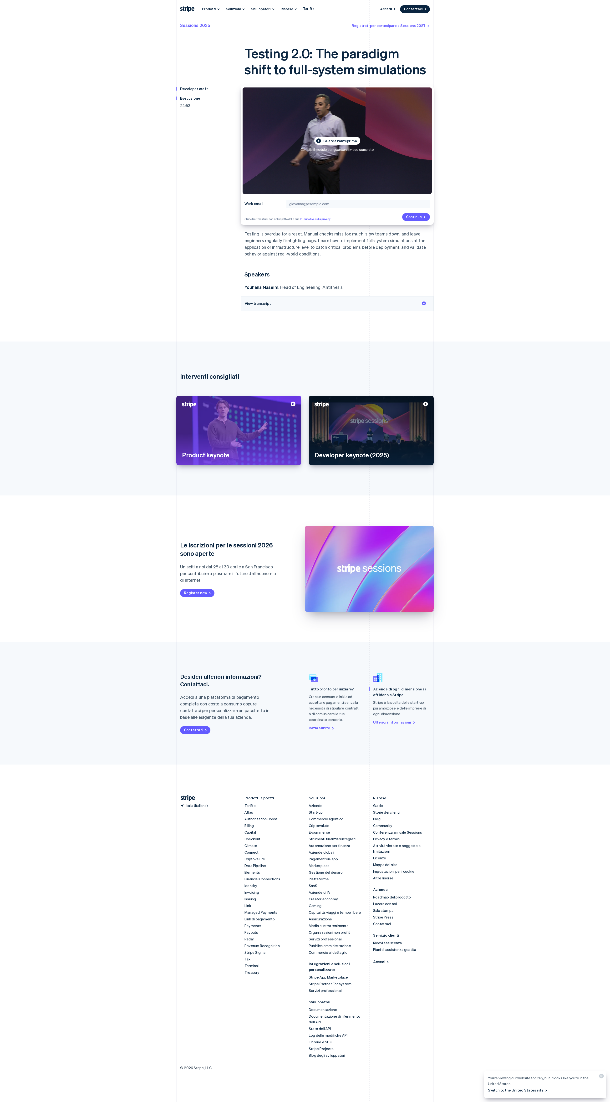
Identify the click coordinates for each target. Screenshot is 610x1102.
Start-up (316, 812)
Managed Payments (260, 912)
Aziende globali (321, 852)
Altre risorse (383, 878)
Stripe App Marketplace (328, 977)
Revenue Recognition (262, 945)
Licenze (379, 858)
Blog (377, 818)
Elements (252, 872)
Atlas (248, 812)
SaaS (313, 885)
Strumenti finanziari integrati (332, 839)
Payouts (251, 932)
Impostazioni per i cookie (393, 871)
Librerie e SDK (320, 1042)
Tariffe (308, 8)
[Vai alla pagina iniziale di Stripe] (186, 798)
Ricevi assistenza (387, 942)
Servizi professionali (325, 939)
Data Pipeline (255, 865)
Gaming (315, 905)
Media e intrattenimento (329, 925)
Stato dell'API (320, 1028)
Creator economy (323, 899)
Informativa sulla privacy (315, 219)
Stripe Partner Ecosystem (330, 983)
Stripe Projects (321, 1048)
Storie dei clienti (386, 812)
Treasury (251, 972)
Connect (251, 852)
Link (247, 905)
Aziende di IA (319, 892)
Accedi (386, 8)
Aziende (315, 805)
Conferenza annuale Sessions (397, 832)
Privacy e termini (386, 839)
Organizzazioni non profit (329, 932)
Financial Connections (262, 879)
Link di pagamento (259, 919)
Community (382, 825)
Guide (378, 805)
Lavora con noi (385, 903)
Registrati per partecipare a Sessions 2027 (389, 25)
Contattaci (413, 8)
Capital (250, 832)
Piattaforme (319, 879)
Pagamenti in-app (323, 859)
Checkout (252, 839)
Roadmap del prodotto (392, 897)
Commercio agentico (326, 818)
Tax (247, 959)
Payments (252, 925)
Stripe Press (383, 917)
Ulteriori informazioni (392, 722)
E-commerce (319, 832)
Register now (195, 592)
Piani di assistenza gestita (394, 949)
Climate (250, 845)
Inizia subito (319, 727)
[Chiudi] (600, 1077)
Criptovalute (254, 859)
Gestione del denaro (326, 872)
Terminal (251, 965)
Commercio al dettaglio (328, 952)
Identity (250, 885)
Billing (249, 825)
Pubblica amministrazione (330, 945)
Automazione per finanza (329, 845)
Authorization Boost (261, 818)
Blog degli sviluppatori (327, 1055)
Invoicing (251, 892)
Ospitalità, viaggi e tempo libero (335, 912)
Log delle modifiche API (328, 1035)
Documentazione (323, 1009)
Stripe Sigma (254, 952)
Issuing (250, 899)
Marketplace (319, 865)
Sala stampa (383, 910)
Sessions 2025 (195, 25)
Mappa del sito (385, 864)
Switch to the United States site (516, 1090)
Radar (249, 939)
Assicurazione (320, 919)
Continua (414, 216)
